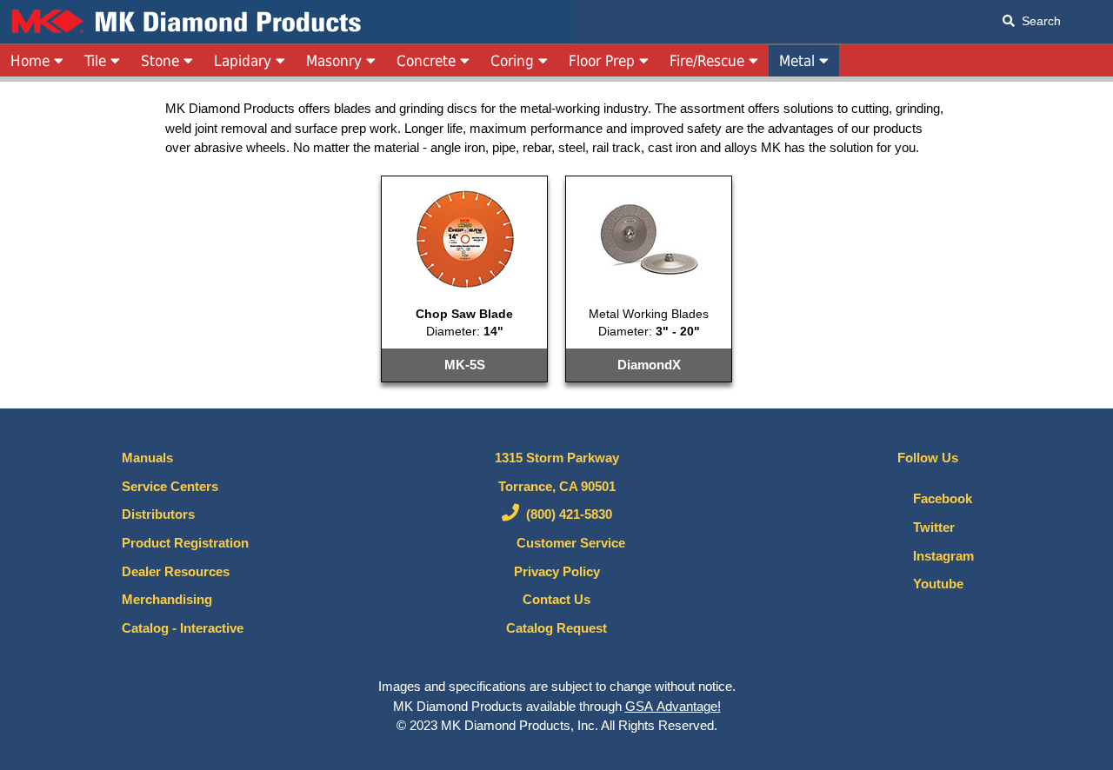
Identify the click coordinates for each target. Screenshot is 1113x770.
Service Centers (170, 487)
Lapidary (245, 61)
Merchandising (167, 600)
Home (32, 61)
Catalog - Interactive (182, 628)
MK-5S (464, 364)
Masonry (336, 61)
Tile (97, 61)
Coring (514, 61)
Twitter (929, 527)
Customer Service (565, 543)
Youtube (933, 584)
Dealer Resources (176, 572)
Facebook (937, 499)
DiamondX (649, 364)
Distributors (158, 514)
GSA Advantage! (673, 707)
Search (1038, 21)
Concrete (428, 61)
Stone (162, 61)
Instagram (938, 556)
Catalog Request (556, 628)
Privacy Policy (557, 572)
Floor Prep (604, 61)
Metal (799, 61)
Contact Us (556, 600)
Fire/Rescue (709, 61)
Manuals (147, 458)
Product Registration (185, 543)
